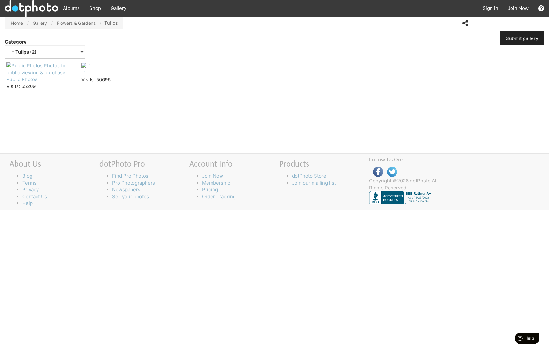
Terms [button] (29, 183)
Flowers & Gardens (76, 23)
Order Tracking (219, 197)
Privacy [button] (30, 190)
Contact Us (34, 197)
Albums (71, 8)
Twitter (392, 172)
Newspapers (126, 190)
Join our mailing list (314, 183)
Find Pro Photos (130, 176)
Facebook (378, 172)
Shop (95, 8)
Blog (27, 176)
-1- (84, 73)
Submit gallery (522, 38)
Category (16, 42)
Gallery (118, 8)
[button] (541, 8)
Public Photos (21, 79)
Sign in (490, 8)
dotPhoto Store (309, 176)
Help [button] (27, 203)
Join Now (518, 8)
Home (17, 23)
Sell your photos (130, 197)
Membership (216, 183)
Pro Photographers (133, 183)
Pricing (210, 190)
